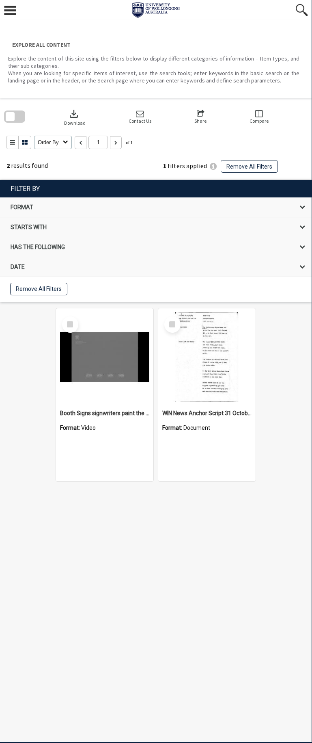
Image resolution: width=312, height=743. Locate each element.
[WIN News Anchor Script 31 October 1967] (207, 357)
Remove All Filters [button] (249, 166)
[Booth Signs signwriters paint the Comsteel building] (104, 357)
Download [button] (75, 117)
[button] (140, 117)
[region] (156, 241)
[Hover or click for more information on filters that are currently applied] (213, 166)
